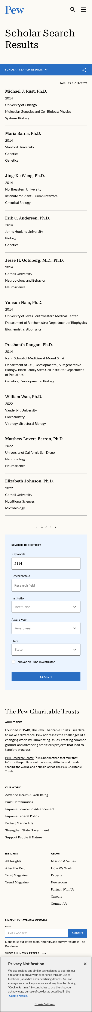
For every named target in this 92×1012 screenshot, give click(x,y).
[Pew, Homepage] (14, 9)
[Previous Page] (55, 527)
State (15, 641)
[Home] (42, 711)
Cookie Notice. (18, 995)
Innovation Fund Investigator (36, 662)
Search (46, 676)
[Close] (85, 963)
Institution (18, 598)
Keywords (18, 554)
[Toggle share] (84, 70)
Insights (11, 853)
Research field (21, 576)
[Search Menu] (73, 9)
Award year (19, 619)
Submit (77, 933)
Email (8, 926)
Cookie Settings (45, 1004)
